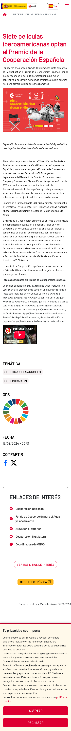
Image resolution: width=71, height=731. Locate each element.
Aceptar (35, 711)
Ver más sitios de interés (35, 564)
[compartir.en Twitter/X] (14, 463)
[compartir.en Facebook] (6, 463)
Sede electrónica (33, 582)
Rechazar (35, 723)
